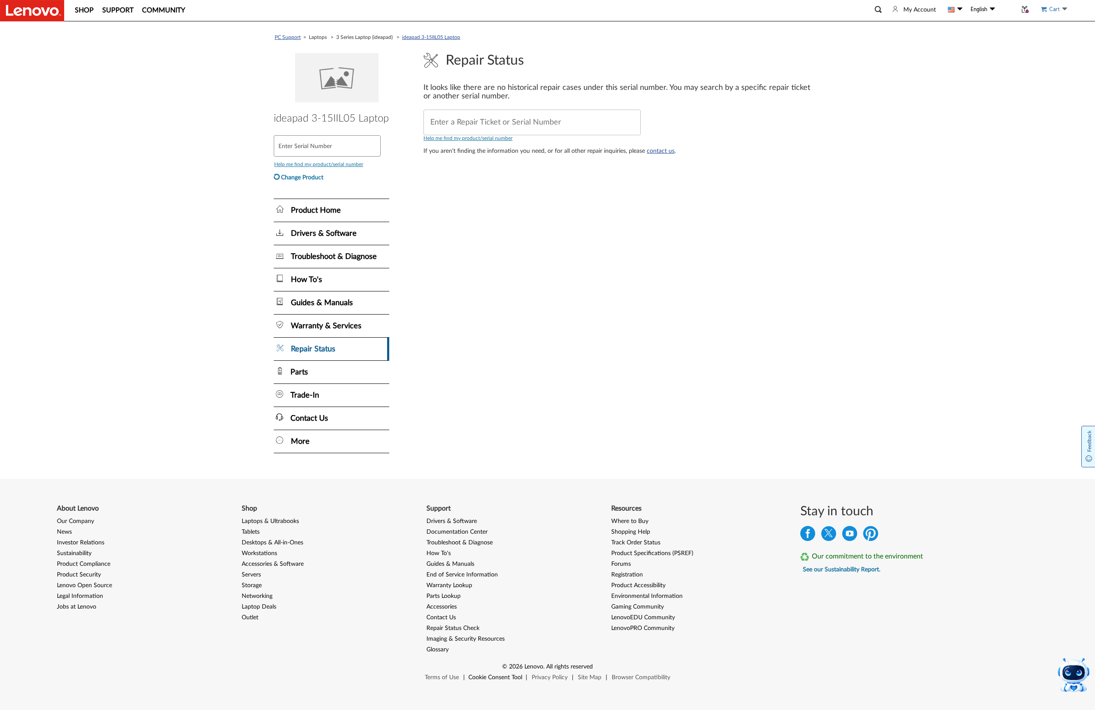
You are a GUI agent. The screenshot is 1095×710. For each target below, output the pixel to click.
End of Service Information (462, 575)
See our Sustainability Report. (841, 570)
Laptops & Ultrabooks (270, 521)
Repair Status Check (452, 628)
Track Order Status (635, 543)
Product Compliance (83, 564)
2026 (516, 667)
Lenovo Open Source (84, 585)
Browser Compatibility (641, 677)
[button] (878, 9)
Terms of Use (442, 677)
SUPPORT (117, 10)
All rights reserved (569, 667)
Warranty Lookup (449, 585)
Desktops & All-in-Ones (272, 543)
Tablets (251, 532)
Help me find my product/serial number (467, 138)
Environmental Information (647, 596)
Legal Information (80, 596)
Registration (627, 575)
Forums (621, 564)
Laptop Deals (259, 607)
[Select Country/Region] (955, 9)
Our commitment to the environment (867, 556)
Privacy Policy (550, 677)
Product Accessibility (638, 585)
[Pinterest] (870, 535)
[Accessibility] (1006, 9)
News (64, 532)
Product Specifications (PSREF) (652, 553)
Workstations (259, 553)
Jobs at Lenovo (76, 607)
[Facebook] (807, 535)
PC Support (288, 37)
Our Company (75, 521)
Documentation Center (457, 532)
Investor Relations (80, 543)
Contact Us (441, 618)
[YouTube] (849, 535)
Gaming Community (637, 607)
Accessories (441, 607)
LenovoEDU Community (643, 618)
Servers (251, 575)
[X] (828, 535)
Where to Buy (629, 521)
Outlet (250, 618)
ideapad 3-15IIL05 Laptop (431, 37)
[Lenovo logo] (32, 10)
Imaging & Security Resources (465, 639)
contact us (661, 151)
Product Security (79, 575)
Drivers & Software (451, 521)
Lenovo (533, 667)
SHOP (84, 10)
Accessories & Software (273, 564)
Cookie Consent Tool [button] (495, 677)
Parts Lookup (443, 596)
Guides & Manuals (450, 564)
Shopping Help (630, 532)
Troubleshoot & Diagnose (459, 543)
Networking (257, 596)
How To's (438, 553)
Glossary (437, 650)
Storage (252, 585)
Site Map (589, 677)
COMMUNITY (163, 10)
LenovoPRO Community (643, 628)
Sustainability (74, 553)
